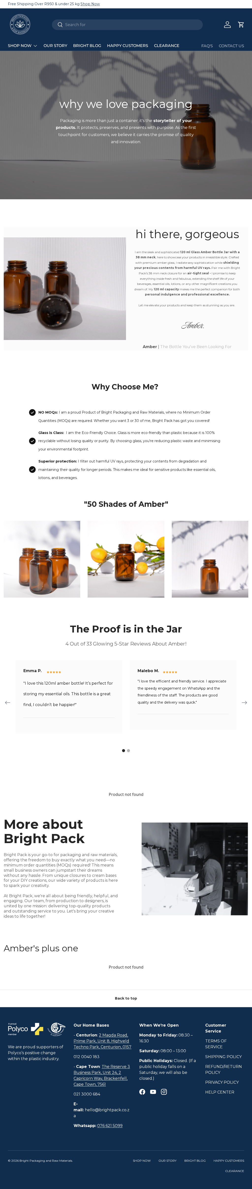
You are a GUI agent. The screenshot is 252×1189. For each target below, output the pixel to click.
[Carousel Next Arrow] (244, 703)
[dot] (123, 750)
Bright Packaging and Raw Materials (45, 1160)
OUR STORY (55, 45)
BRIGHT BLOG (87, 45)
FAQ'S (207, 46)
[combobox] (127, 24)
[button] (241, 24)
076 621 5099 (110, 1125)
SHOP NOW (142, 1160)
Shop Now (90, 4)
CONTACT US (231, 46)
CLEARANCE (166, 45)
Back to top (126, 998)
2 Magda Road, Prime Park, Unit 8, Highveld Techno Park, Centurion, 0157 (102, 1041)
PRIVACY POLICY (222, 1082)
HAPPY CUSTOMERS (127, 45)
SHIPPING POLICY (223, 1056)
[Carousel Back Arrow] (8, 703)
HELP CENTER (219, 1092)
